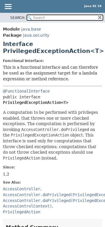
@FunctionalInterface (26, 91)
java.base (31, 29)
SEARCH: (17, 18)
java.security (36, 35)
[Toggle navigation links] (8, 7)
